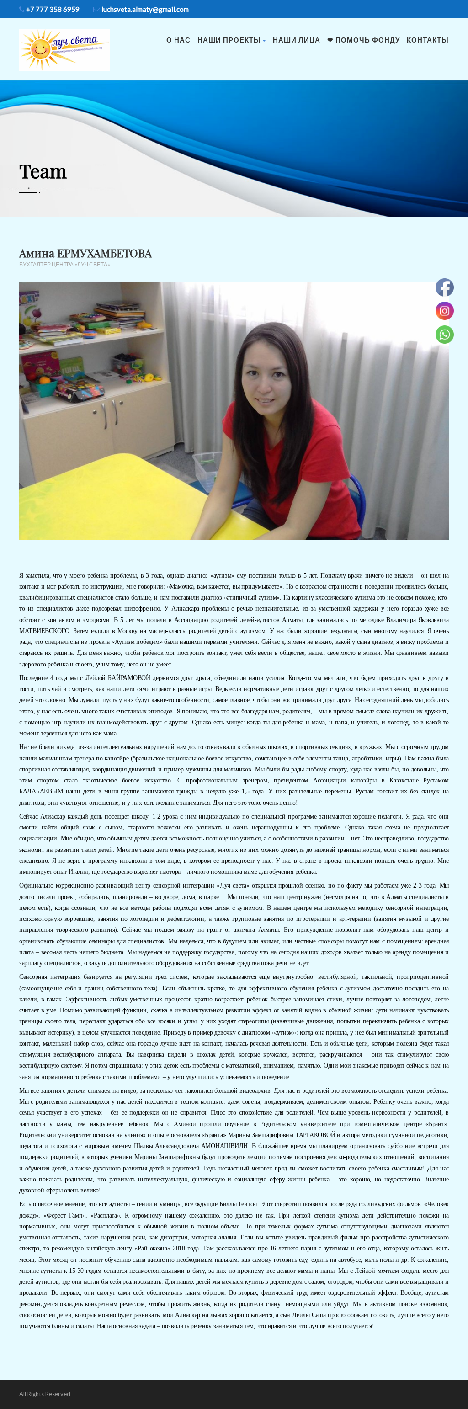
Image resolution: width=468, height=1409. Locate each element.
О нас (178, 40)
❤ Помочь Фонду (363, 40)
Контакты (428, 40)
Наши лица (296, 40)
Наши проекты (229, 40)
